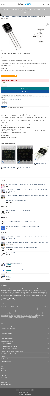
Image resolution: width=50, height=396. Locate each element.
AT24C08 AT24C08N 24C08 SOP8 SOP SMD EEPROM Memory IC (24, 166)
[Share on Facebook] (4, 102)
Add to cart (25, 88)
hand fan (35, 308)
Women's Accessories (6, 361)
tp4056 (18, 317)
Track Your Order (5, 375)
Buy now (25, 91)
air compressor (40, 306)
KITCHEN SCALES (4, 311)
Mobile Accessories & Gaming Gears (9, 348)
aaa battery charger (24, 306)
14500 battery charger (15, 306)
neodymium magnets (5, 313)
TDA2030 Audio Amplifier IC (40, 163)
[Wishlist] (43, 4)
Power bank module (23, 313)
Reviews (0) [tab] (23, 107)
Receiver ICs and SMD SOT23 (15, 99)
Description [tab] (4, 107)
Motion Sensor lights (41, 311)
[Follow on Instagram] (4, 299)
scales (12, 315)
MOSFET (34, 311)
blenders (3, 308)
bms (6, 308)
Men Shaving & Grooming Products (9, 346)
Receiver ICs (45, 313)
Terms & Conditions (5, 382)
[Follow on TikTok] (7, 299)
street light (11, 317)
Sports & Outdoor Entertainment (8, 353)
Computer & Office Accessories (8, 328)
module (30, 311)
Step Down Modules (40, 315)
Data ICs (22, 308)
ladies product (12, 311)
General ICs (25, 10)
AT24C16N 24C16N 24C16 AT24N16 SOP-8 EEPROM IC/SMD (8, 166)
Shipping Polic (4, 377)
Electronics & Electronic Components (19, 9)
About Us (3, 368)
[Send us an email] (11, 299)
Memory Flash (25, 311)
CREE (18, 308)
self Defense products (18, 315)
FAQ (30, 392)
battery (45, 306)
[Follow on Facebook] (2, 299)
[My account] (46, 4)
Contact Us (3, 370)
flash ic (26, 308)
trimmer (22, 317)
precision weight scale (32, 313)
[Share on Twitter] (7, 102)
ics (38, 308)
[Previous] (1, 159)
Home (4, 9)
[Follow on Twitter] (9, 299)
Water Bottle (34, 317)
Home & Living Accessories (7, 338)
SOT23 (34, 315)
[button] (3, 4)
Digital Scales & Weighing (6, 333)
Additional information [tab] (14, 107)
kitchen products (43, 308)
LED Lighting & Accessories (7, 341)
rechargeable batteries (5, 315)
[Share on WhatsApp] (2, 102)
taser (15, 317)
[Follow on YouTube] (14, 299)
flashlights (31, 308)
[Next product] (24, 13)
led (16, 311)
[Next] (49, 159)
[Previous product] (26, 13)
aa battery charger (33, 306)
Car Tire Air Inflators (12, 308)
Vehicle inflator (28, 317)
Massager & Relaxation (6, 343)
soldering (30, 315)
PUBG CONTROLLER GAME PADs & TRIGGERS (12, 351)
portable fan (16, 313)
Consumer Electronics (6, 331)
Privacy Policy (4, 380)
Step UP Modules (4, 317)
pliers (11, 313)
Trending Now (4, 356)
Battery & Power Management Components (11, 326)
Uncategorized (4, 358)
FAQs (2, 373)
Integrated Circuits (40, 9)
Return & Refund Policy (6, 384)
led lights (19, 311)
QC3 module (39, 313)
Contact (26, 392)
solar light (25, 315)
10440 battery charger (5, 306)
